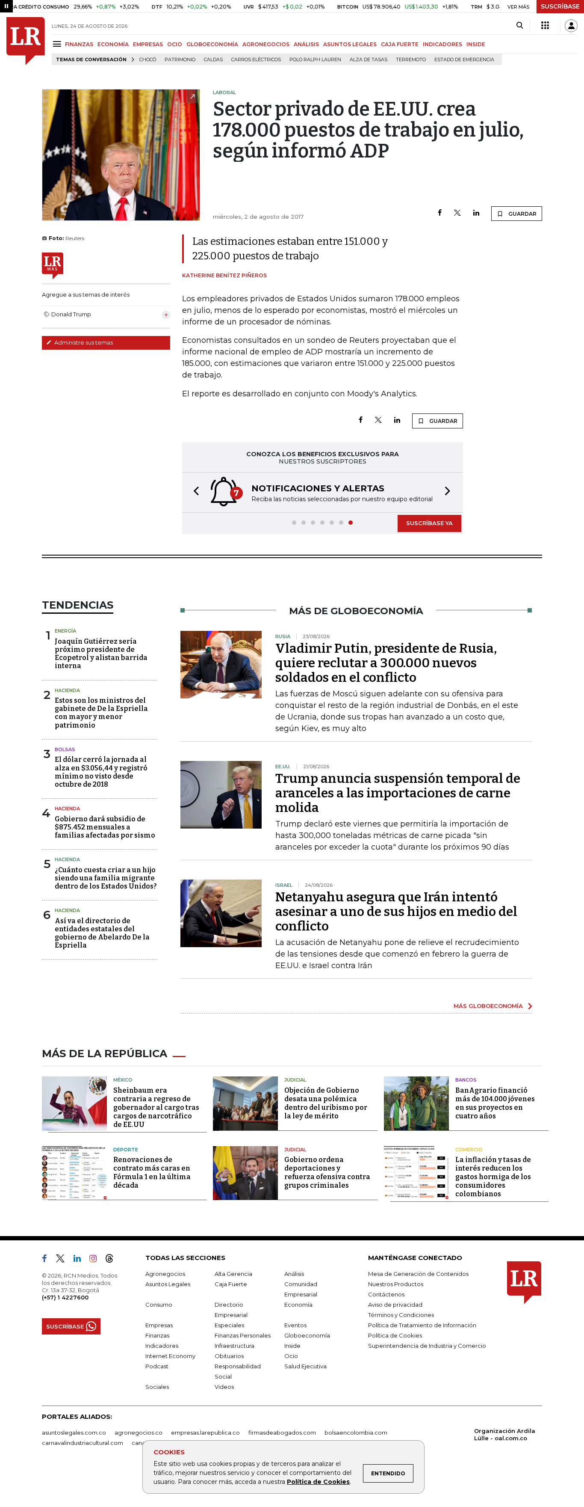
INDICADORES (442, 44)
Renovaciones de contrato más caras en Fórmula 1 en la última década (152, 1172)
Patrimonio (180, 59)
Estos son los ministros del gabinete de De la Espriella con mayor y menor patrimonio (101, 712)
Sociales (157, 1386)
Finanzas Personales (243, 1335)
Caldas (213, 59)
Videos (224, 1386)
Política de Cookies (318, 1482)
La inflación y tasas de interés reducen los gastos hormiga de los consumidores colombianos (493, 1177)
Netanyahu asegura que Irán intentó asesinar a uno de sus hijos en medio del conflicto (396, 911)
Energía (65, 631)
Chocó (147, 59)
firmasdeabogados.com (282, 1432)
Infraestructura (234, 1345)
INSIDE (475, 44)
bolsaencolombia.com (355, 1432)
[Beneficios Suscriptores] (545, 25)
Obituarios (229, 1355)
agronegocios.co (138, 1432)
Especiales (229, 1325)
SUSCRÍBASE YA (429, 523)
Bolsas (65, 749)
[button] (193, 492)
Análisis (294, 1273)
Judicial (295, 1080)
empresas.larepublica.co (205, 1432)
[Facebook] (440, 213)
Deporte (125, 1150)
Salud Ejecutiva (305, 1366)
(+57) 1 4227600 (65, 1297)
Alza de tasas (368, 59)
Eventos (295, 1325)
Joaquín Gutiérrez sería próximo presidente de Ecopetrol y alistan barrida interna (101, 653)
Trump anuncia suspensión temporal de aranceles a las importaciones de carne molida (397, 793)
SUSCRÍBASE (560, 6)
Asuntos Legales (167, 1284)
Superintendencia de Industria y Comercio (427, 1345)
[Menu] (58, 44)
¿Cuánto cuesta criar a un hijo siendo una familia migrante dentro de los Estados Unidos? (106, 878)
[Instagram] (96, 1260)
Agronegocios (165, 1273)
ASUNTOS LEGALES (350, 44)
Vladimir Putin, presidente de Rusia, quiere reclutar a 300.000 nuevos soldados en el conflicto (386, 663)
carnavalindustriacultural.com (82, 1442)
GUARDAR (522, 214)
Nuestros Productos (395, 1284)
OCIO (174, 44)
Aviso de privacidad (395, 1304)
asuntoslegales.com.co (74, 1432)
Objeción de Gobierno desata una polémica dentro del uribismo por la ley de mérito (325, 1103)
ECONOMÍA (113, 44)
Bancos (466, 1080)
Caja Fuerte (231, 1284)
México (123, 1080)
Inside (292, 1345)
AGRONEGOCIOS (265, 44)
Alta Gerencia (233, 1273)
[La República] (25, 41)
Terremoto (411, 59)
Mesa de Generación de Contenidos (418, 1273)
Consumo (158, 1304)
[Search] (519, 25)
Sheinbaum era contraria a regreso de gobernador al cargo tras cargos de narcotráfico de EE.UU (156, 1107)
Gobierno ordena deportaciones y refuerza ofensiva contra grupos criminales (327, 1172)
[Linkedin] (476, 213)
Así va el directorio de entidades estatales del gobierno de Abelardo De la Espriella (102, 933)
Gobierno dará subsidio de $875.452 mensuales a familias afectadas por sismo (105, 827)
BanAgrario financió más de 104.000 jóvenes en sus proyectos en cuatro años (495, 1103)
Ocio (291, 1355)
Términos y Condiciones (401, 1314)
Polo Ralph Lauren (315, 59)
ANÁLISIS (306, 44)
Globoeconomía (307, 1335)
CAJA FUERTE (400, 44)
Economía (298, 1304)
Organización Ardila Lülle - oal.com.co (504, 1434)
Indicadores (161, 1345)
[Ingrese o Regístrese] (571, 25)
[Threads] (113, 1260)
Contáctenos (386, 1294)
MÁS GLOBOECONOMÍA (488, 1005)
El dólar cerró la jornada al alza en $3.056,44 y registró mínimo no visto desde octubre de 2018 (101, 771)
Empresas (159, 1325)
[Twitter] (457, 213)
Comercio (469, 1150)
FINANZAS (79, 44)
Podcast (156, 1366)
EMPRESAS (148, 44)
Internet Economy (170, 1355)
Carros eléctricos (256, 59)
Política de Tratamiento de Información (422, 1325)
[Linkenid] (81, 1260)
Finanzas (157, 1335)
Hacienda (67, 690)
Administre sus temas (83, 342)
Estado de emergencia (464, 59)
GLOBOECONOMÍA (212, 44)
